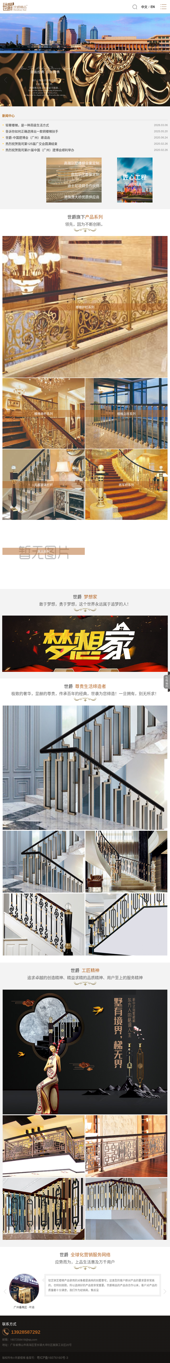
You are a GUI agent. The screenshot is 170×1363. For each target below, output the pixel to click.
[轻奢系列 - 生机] (44, 924)
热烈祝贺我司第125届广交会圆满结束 (31, 143)
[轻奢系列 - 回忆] (126, 862)
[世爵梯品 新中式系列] (85, 1052)
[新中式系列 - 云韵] (44, 1209)
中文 (144, 6)
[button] (164, 80)
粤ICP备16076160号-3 (52, 1357)
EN (153, 6)
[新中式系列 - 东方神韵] (44, 1146)
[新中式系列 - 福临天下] (126, 1146)
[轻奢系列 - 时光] (126, 924)
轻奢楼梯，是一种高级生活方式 (27, 125)
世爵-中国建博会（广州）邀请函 (28, 137)
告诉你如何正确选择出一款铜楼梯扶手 (32, 131)
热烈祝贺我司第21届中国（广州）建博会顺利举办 (40, 150)
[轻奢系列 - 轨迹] (85, 768)
